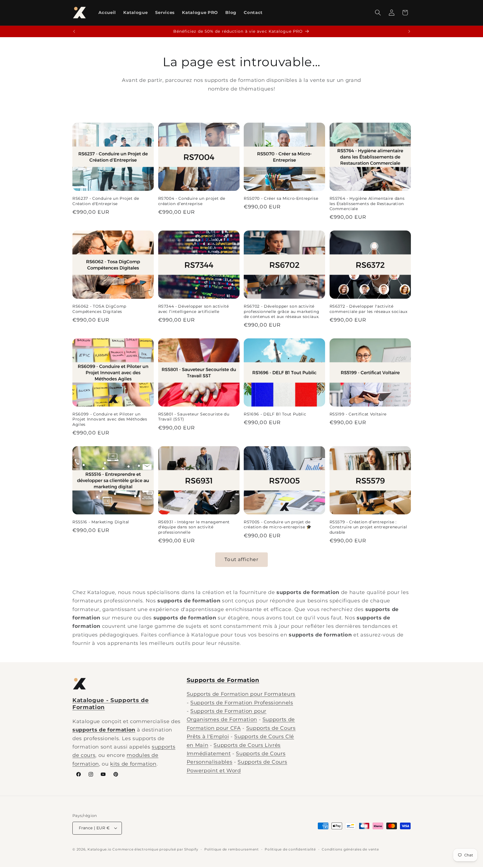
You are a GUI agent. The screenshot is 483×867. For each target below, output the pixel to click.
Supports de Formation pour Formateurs (241, 694)
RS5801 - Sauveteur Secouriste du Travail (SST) (193, 417)
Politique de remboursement (231, 849)
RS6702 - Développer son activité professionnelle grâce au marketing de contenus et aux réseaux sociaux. (281, 311)
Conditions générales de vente (350, 849)
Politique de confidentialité (290, 849)
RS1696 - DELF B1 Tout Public (275, 414)
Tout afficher (241, 559)
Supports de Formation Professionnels (241, 703)
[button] (378, 12)
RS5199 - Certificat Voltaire (358, 414)
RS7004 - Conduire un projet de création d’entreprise (191, 201)
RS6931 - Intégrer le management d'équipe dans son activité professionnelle (194, 527)
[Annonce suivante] (409, 31)
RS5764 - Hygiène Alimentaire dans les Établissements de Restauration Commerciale (367, 203)
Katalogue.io (99, 849)
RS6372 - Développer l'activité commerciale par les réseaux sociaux (369, 309)
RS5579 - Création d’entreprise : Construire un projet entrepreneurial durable (368, 527)
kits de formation (133, 764)
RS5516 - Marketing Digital (100, 521)
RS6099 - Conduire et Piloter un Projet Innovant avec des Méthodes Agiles (109, 419)
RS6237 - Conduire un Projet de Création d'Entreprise (105, 201)
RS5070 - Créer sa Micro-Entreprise (281, 198)
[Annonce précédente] (74, 31)
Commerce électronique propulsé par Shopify (155, 849)
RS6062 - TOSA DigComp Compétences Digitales (99, 309)
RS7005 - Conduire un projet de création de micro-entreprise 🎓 (278, 524)
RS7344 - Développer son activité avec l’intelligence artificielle (193, 309)
